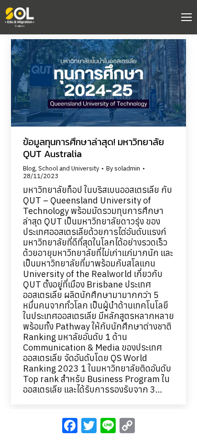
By (123, 168)
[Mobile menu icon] (186, 17)
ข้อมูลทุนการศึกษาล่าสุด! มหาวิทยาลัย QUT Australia (93, 148)
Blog (29, 168)
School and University (68, 168)
